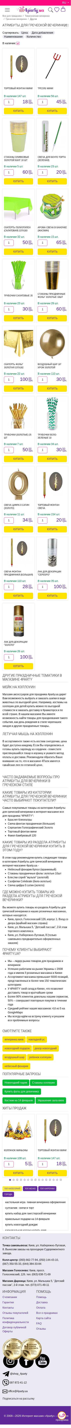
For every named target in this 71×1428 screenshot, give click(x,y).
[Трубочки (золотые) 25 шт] (18, 413)
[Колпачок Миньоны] (18, 1129)
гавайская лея (11, 765)
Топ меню (30, 1188)
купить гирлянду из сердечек (29, 749)
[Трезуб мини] (52, 65)
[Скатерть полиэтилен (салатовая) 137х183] (18, 206)
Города (8, 1194)
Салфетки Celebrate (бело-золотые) (29, 881)
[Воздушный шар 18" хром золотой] (52, 343)
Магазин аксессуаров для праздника (24, 694)
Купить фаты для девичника (22, 1091)
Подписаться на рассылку (18, 1398)
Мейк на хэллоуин (18, 687)
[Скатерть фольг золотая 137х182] (18, 343)
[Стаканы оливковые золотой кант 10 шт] (18, 136)
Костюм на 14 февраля (19, 1100)
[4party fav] (56, 9)
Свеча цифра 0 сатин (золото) (26, 885)
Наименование (13, 36)
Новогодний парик (16, 1082)
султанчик (11, 1207)
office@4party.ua (17, 1391)
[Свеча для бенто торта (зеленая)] (52, 136)
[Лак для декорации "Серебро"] (52, 552)
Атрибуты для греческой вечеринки (34, 25)
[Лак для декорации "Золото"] (18, 621)
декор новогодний (46, 1048)
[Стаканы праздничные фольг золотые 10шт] (52, 275)
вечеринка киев (14, 1039)
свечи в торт (26, 1207)
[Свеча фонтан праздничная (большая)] (18, 552)
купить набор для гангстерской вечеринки (30, 1213)
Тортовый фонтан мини (22, 831)
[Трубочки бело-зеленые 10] (52, 413)
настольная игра (15, 1202)
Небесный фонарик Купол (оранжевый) (32, 869)
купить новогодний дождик (21, 1224)
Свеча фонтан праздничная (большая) (31, 823)
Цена (24, 32)
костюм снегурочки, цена (51, 741)
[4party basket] (63, 9)
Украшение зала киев (51, 1100)
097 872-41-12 (18, 1382)
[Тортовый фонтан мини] (18, 66)
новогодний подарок (17, 1048)
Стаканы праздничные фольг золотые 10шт (34, 873)
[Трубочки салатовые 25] (18, 275)
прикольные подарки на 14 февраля (27, 1219)
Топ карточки (47, 1188)
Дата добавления (42, 32)
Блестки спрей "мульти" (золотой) (28, 877)
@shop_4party (18, 1373)
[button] (10, 1180)
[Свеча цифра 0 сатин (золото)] (18, 484)
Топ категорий (12, 1188)
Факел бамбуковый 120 (22, 835)
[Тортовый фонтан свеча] (52, 484)
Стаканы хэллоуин (43, 1082)
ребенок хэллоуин (40, 1057)
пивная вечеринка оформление (46, 1202)
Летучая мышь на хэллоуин (27, 734)
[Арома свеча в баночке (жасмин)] (52, 206)
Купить (18, 111)
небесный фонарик (16, 1066)
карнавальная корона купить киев (25, 1230)
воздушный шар (14, 1057)
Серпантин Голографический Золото (30, 827)
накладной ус (36, 1039)
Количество (34, 36)
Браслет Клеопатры (20, 819)
